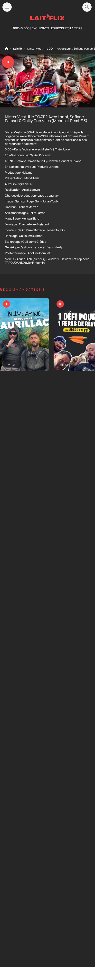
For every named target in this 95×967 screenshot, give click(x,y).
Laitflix (17, 48)
